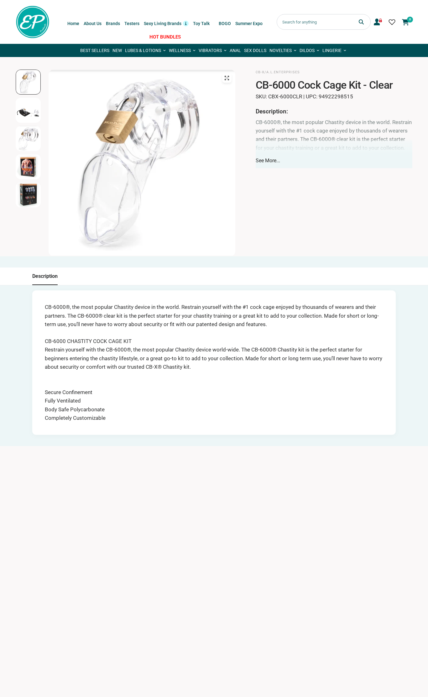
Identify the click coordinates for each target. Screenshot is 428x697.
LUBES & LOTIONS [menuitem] (143, 50)
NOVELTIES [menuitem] (280, 50)
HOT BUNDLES (165, 37)
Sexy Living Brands (166, 23)
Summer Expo (249, 23)
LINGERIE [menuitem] (332, 50)
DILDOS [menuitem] (307, 50)
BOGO (225, 23)
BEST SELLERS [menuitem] (94, 50)
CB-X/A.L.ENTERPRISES (278, 72)
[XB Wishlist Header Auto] (392, 22)
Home (73, 23)
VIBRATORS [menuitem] (210, 50)
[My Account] (378, 22)
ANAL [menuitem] (235, 50)
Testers (131, 23)
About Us (93, 23)
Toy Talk (201, 23)
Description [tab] (45, 276)
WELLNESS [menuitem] (180, 50)
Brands (113, 23)
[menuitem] (73, 23)
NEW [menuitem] (117, 50)
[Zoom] (227, 78)
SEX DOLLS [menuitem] (255, 50)
